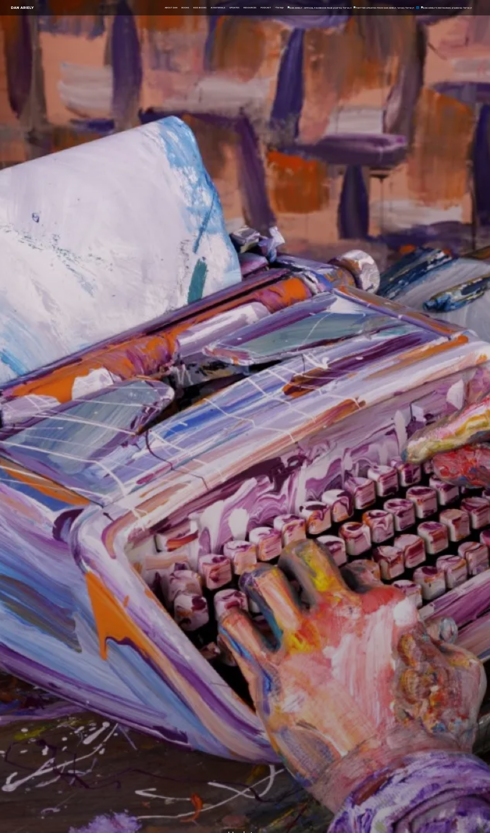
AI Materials (218, 7)
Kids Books (200, 7)
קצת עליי (279, 7)
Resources (249, 7)
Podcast (266, 7)
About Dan (171, 7)
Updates (234, 7)
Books (185, 7)
